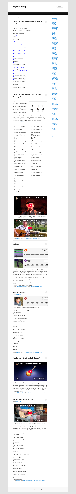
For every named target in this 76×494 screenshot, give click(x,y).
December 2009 (55, 119)
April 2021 (54, 24)
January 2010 (54, 118)
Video (19, 480)
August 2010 (54, 109)
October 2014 (54, 58)
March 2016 (54, 52)
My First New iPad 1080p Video (23, 399)
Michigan (16, 244)
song (33, 352)
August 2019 (54, 44)
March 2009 (54, 130)
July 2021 (53, 21)
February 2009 (54, 132)
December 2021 (55, 19)
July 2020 (53, 32)
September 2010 (55, 108)
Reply (41, 286)
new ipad (31, 480)
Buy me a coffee (38, 13)
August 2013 (54, 69)
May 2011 (53, 98)
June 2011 (54, 97)
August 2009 (54, 124)
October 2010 (54, 107)
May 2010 (53, 113)
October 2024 (54, 18)
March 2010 (54, 115)
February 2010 (54, 117)
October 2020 (54, 28)
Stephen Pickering (19, 6)
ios (33, 392)
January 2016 (54, 54)
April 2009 (54, 129)
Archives (44, 13)
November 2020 (55, 27)
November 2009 (55, 120)
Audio (17, 88)
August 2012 (54, 83)
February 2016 (54, 53)
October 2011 (54, 94)
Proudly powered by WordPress (38, 489)
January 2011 (54, 103)
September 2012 (55, 82)
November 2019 (55, 42)
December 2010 (55, 104)
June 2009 (54, 127)
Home (14, 13)
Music (24, 13)
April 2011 (54, 99)
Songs (34, 238)
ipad (34, 392)
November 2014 (55, 57)
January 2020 (54, 39)
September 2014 (55, 59)
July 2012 (53, 84)
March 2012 (54, 88)
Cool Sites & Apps (51, 13)
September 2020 (55, 29)
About (32, 13)
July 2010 (53, 110)
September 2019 (55, 43)
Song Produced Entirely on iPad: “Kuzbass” (26, 358)
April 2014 (54, 62)
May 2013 (53, 73)
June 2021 (54, 22)
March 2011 (54, 100)
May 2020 (53, 34)
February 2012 (54, 89)
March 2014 (54, 63)
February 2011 (54, 102)
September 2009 (55, 123)
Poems (28, 13)
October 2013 (54, 67)
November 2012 (55, 79)
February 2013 (54, 77)
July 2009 (53, 125)
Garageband (20, 286)
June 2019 (54, 47)
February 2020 (54, 38)
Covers (25, 88)
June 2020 (54, 33)
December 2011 (55, 92)
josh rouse (28, 88)
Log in (53, 136)
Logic (24, 286)
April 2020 (54, 36)
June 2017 (54, 49)
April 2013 (54, 74)
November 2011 (55, 93)
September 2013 (55, 68)
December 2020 (55, 26)
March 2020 (54, 37)
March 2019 (54, 48)
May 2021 (53, 23)
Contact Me (19, 13)
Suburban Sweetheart (19, 292)
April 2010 (54, 114)
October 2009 (54, 122)
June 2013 (54, 72)
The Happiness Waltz (33, 88)
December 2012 (55, 78)
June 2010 (54, 112)
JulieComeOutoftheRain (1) (19, 121)
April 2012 (54, 87)
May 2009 (53, 128)
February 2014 (54, 64)
